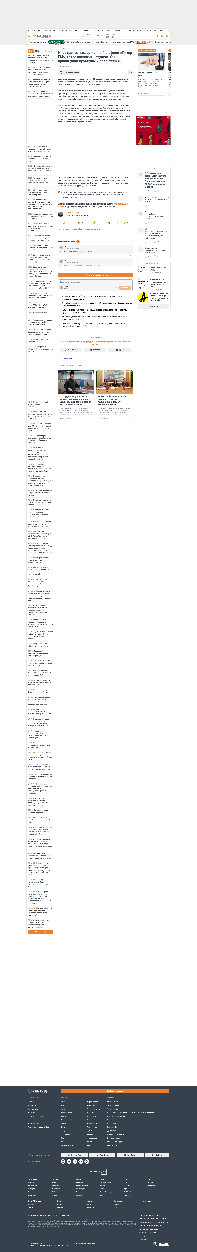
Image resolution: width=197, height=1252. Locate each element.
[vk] (75, 1161)
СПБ (37, 51)
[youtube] (80, 1161)
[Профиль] (167, 36)
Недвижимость (67, 1145)
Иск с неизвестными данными (147, 73)
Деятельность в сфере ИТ (147, 1232)
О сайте (31, 1102)
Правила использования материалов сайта (153, 1222)
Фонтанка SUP (34, 30)
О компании (33, 1120)
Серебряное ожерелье (80, 30)
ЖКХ (62, 1142)
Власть (63, 1124)
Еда (62, 1138)
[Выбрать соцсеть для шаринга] (130, 72)
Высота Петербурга (115, 1142)
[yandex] (86, 1161)
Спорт (89, 1120)
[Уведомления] (162, 36)
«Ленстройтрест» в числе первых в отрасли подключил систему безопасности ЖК (112, 400)
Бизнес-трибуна (67, 1113)
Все (30, 51)
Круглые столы (113, 1138)
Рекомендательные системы (148, 1229)
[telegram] (69, 1161)
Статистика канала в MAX (38, 1127)
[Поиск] (156, 36)
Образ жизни (92, 1102)
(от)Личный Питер (49, 30)
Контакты (32, 1105)
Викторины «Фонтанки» (70, 1120)
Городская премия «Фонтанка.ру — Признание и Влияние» (130, 1113)
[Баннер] (56, 42)
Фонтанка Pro (112, 1102)
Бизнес (63, 1109)
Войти (66, 288)
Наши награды (144, 1239)
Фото (89, 1145)
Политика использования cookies (150, 1225)
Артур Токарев (72, 213)
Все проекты (112, 1145)
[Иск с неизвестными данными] (151, 62)
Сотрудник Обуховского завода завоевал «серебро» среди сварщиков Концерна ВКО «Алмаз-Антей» (75, 400)
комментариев (71, 72)
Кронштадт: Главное (115, 1134)
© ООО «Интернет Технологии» (84, 1243)
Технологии (92, 1127)
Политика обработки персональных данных (153, 1219)
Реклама (31, 1113)
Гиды (63, 1127)
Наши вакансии (34, 1124)
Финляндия (92, 1138)
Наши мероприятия (36, 1116)
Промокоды (153, 263)
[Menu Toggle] (29, 36)
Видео (63, 1116)
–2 (130, 270)
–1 (130, 256)
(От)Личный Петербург (116, 1116)
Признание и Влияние (101, 30)
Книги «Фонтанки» (114, 1124)
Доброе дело (66, 1134)
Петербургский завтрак (153, 30)
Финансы (91, 1134)
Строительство (93, 1124)
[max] (63, 1161)
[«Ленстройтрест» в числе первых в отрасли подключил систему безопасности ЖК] (114, 382)
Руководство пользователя (148, 1236)
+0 (123, 270)
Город (63, 1131)
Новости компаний (70, 365)
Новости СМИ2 (65, 359)
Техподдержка (33, 1109)
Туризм (90, 1131)
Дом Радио (111, 1131)
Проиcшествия (93, 1116)
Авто (63, 1102)
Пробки (99, 36)
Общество (91, 1105)
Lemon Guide (118, 30)
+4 (123, 256)
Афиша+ (64, 1105)
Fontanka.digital (113, 1127)
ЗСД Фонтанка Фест (133, 30)
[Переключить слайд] (169, 61)
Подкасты (91, 1113)
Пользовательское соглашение (149, 1215)
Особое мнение (93, 1109)
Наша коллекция (114, 1120)
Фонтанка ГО (64, 30)
